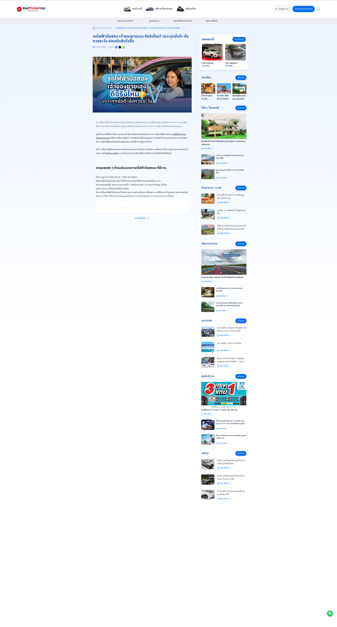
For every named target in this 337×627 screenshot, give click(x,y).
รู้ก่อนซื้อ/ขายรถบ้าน (183, 21)
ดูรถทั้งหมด (154, 21)
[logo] (31, 9)
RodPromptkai (112, 153)
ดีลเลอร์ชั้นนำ (212, 21)
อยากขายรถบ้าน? (125, 21)
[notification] (318, 9)
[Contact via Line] (330, 613)
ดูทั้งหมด (240, 77)
